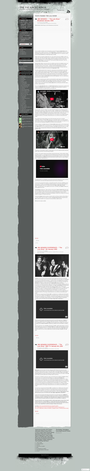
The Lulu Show (53, 23)
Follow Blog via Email (25, 58)
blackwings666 (23, 79)
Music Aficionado (23, 95)
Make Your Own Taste (24, 93)
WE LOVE (22, 41)
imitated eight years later (59, 400)
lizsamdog (23, 118)
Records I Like (23, 75)
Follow (21, 64)
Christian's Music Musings (25, 89)
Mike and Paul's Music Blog (25, 85)
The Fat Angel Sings (33, 7)
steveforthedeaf (24, 123)
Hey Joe (43, 348)
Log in (22, 50)
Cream (40, 23)
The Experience (48, 23)
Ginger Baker (58, 392)
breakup (51, 395)
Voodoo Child (41, 252)
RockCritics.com (23, 104)
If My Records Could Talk (25, 110)
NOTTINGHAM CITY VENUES (41, 448)
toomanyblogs (23, 103)
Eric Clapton (53, 392)
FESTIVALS (23, 34)
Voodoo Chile (56, 348)
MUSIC (22, 36)
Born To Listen (23, 100)
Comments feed (23, 52)
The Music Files (23, 108)
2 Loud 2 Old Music (24, 83)
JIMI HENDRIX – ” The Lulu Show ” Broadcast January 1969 (48, 19)
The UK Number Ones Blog (25, 84)
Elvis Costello (66, 400)
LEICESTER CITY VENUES (25, 35)
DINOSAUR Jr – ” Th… (29, 121)
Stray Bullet (23, 78)
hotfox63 (22, 80)
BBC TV (40, 348)
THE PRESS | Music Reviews (25, 98)
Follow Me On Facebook (26, 71)
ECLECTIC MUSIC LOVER (25, 90)
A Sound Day (23, 88)
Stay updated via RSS (61, 10)
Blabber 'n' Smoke (24, 105)
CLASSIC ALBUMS (24, 31)
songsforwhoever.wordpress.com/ (26, 109)
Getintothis (22, 99)
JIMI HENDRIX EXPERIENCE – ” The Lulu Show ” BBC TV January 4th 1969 (50, 345)
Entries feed (23, 51)
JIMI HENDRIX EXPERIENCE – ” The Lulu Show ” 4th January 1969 (49, 248)
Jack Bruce (63, 392)
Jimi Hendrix (44, 23)
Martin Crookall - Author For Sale (26, 94)
